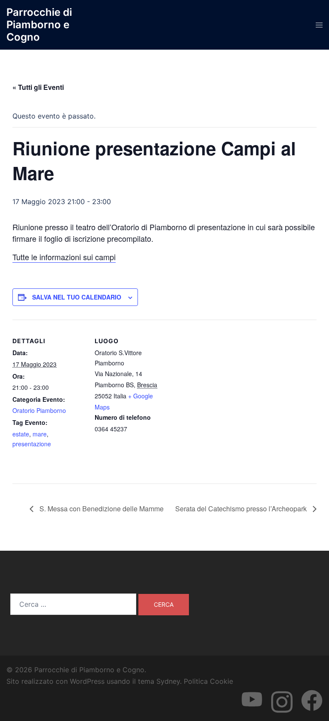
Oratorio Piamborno (39, 410)
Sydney (168, 681)
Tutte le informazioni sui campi (64, 256)
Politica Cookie (208, 681)
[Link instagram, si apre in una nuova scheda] (282, 692)
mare (40, 434)
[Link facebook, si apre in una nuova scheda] (312, 692)
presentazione (31, 443)
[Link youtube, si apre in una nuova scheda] (252, 692)
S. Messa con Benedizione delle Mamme (101, 508)
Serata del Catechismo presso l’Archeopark (241, 508)
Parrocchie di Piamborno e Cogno (39, 24)
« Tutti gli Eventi (38, 87)
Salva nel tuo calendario (76, 297)
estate (20, 434)
